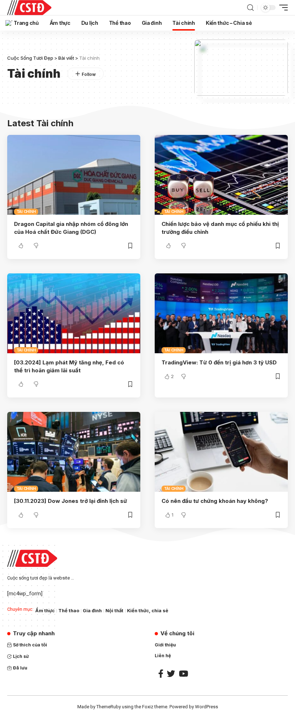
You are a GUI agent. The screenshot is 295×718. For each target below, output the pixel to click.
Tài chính (26, 211)
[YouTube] (183, 674)
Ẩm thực (45, 610)
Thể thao (68, 610)
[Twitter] (171, 674)
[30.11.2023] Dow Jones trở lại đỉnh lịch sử (70, 500)
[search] (250, 7)
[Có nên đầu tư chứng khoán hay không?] (221, 452)
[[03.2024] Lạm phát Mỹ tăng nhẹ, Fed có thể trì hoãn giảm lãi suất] (73, 313)
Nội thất (114, 610)
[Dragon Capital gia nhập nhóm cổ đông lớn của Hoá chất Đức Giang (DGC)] (73, 175)
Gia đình (92, 610)
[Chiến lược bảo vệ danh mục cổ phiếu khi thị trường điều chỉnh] (221, 175)
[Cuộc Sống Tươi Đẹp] (29, 7)
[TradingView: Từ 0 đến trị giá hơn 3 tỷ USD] (221, 313)
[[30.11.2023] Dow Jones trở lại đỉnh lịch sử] (73, 452)
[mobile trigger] (282, 7)
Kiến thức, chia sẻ (147, 610)
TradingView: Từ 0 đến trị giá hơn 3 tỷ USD (219, 362)
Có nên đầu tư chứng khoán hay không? (215, 500)
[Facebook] (160, 674)
